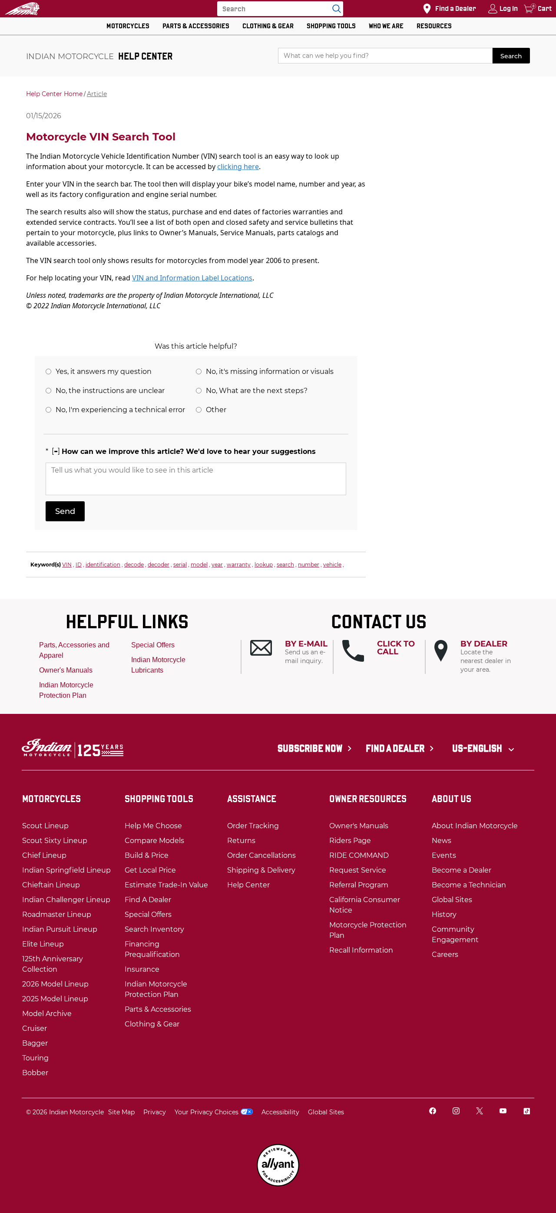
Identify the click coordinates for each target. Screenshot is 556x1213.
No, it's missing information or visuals (270, 371)
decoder (158, 564)
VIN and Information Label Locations (192, 278)
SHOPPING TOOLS (331, 26)
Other (216, 410)
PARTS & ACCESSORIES (195, 26)
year (217, 564)
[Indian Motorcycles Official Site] (22, 8)
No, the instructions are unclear (110, 391)
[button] (291, 652)
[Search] (334, 8)
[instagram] (456, 1112)
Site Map (121, 1112)
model (199, 564)
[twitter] (479, 1112)
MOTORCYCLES (127, 26)
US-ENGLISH (478, 748)
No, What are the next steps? (257, 391)
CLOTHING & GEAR (268, 26)
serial (180, 564)
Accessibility (280, 1112)
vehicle (332, 564)
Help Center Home (54, 94)
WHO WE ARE (386, 26)
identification (103, 564)
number (308, 564)
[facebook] (432, 1112)
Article (97, 94)
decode (134, 564)
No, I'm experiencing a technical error (120, 410)
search (285, 564)
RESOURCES (434, 26)
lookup (264, 564)
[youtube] (503, 1112)
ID (79, 564)
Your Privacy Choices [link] (206, 1112)
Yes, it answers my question (104, 371)
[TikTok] (526, 1112)
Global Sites (326, 1112)
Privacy (154, 1112)
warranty (239, 564)
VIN (67, 564)
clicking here (238, 166)
